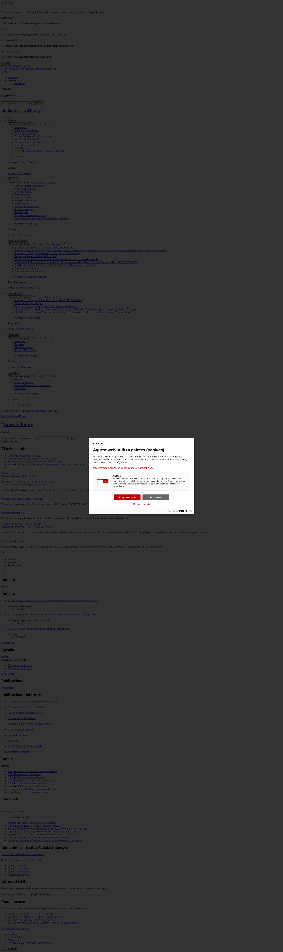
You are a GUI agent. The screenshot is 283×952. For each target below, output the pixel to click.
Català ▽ (98, 443)
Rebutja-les (156, 497)
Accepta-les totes (127, 497)
